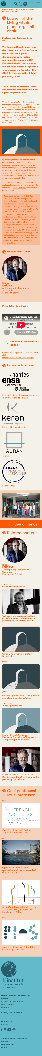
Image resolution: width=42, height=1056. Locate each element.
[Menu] (38, 4)
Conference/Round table (13, 586)
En (25, 4)
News (11, 9)
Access (4, 1024)
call (3, 41)
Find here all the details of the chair (24, 343)
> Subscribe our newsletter (14, 1038)
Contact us (6, 1021)
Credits (5, 1047)
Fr (20, 4)
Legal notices (7, 1044)
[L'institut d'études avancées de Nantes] (12, 974)
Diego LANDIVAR (7, 284)
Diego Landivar (19, 188)
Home (4, 9)
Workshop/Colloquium (12, 705)
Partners (5, 1041)
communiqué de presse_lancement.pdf (18, 358)
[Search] (16, 4)
